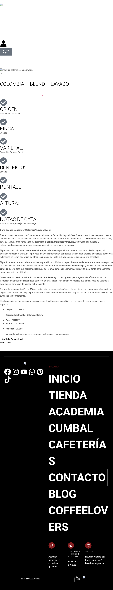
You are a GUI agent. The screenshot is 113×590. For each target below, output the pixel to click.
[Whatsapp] (32, 371)
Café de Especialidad (12, 339)
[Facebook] (7, 371)
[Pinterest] (40, 371)
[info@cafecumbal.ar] (52, 545)
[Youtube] (23, 371)
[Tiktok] (7, 379)
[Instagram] (15, 371)
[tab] (13, 93)
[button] (56, 60)
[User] (3, 43)
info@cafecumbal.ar (58, 552)
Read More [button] (5, 342)
